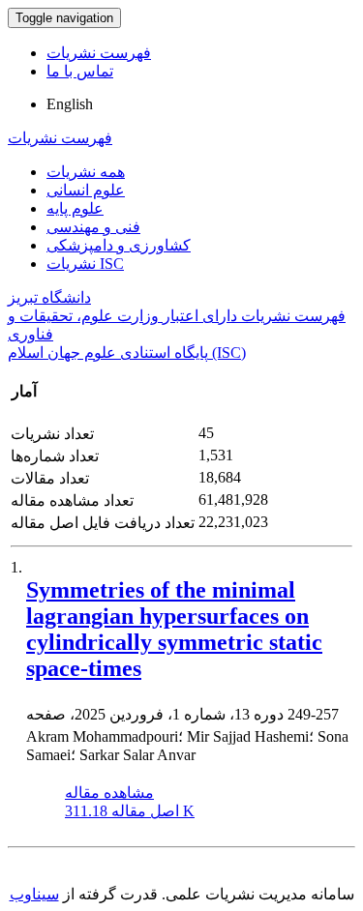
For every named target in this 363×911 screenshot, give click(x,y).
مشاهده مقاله (109, 792)
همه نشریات (85, 171)
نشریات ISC (85, 263)
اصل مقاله (130, 811)
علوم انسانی (85, 190)
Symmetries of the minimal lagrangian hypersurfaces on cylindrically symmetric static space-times (174, 629)
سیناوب (34, 894)
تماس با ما (79, 71)
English (69, 104)
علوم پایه (75, 208)
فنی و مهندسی (93, 227)
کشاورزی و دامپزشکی (118, 245)
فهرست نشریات (98, 52)
